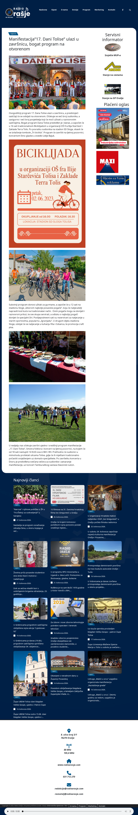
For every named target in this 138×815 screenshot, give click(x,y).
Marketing (99, 9)
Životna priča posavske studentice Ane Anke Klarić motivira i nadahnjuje (28, 575)
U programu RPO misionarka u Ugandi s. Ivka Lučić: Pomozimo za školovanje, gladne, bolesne (66, 575)
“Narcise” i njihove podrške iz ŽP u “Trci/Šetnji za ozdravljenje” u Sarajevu (29, 512)
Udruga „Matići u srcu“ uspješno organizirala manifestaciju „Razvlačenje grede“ (102, 682)
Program (86, 9)
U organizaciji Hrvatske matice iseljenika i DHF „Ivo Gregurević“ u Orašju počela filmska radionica (103, 519)
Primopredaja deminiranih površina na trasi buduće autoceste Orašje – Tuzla (104, 568)
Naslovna (43, 9)
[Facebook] (122, 10)
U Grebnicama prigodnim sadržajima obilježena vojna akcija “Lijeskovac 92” (30, 628)
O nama (64, 9)
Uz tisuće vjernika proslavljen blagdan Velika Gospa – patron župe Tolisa (104, 631)
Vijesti (54, 9)
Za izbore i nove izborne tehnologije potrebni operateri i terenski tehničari (67, 625)
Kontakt (111, 9)
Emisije (75, 9)
